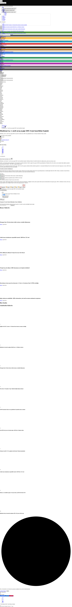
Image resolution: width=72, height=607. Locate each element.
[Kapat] (1, 30)
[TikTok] (2, 600)
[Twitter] (2, 599)
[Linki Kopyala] (12, 159)
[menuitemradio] (9, 8)
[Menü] (1, 1)
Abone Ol (12, 205)
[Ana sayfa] (3, 7)
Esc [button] (12, 606)
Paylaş (3, 199)
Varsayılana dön (5, 197)
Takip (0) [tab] (4, 76)
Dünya (1, 224)
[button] (1, 28)
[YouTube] (2, 602)
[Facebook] (2, 598)
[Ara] (1, 26)
